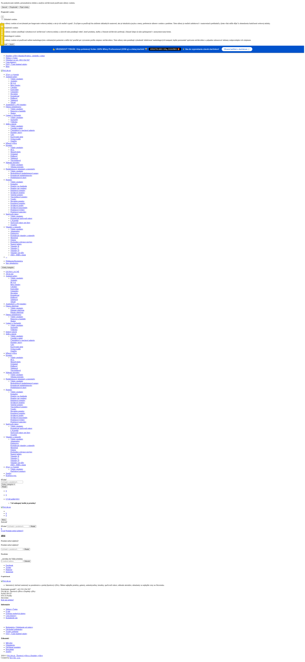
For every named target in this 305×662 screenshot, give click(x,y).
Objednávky (10, 645)
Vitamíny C (14, 248)
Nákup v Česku (12, 58)
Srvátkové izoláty (17, 205)
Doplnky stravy (16, 133)
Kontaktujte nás (12, 618)
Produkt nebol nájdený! (14, 531)
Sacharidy (14, 120)
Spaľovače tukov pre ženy (20, 223)
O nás (8, 611)
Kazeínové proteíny (17, 203)
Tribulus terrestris (16, 167)
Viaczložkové (15, 160)
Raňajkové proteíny (17, 190)
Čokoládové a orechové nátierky (22, 130)
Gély (12, 135)
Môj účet (9, 643)
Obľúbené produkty (13, 647)
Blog (7, 66)
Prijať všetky (24, 7)
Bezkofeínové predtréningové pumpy (24, 173)
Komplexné (14, 96)
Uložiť (12, 44)
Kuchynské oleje (16, 137)
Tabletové (14, 100)
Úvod (3, 531)
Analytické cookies (11, 28)
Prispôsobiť (14, 7)
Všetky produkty (16, 79)
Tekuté (13, 102)
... (6, 257)
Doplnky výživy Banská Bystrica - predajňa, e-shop (25, 56)
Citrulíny (13, 87)
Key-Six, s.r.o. (15, 658)
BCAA (13, 83)
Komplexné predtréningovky (21, 175)
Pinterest (9, 570)
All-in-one (9, 274)
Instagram (9, 572)
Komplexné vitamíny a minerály (22, 236)
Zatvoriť (4, 7)
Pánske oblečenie (16, 312)
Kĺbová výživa (11, 143)
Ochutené (14, 154)
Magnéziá (14, 238)
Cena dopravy (11, 62)
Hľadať (4, 480)
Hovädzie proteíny (17, 201)
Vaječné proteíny (16, 195)
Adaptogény (15, 231)
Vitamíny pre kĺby (17, 253)
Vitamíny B (14, 246)
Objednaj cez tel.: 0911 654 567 (18, 60)
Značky (8, 473)
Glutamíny (14, 92)
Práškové (13, 98)
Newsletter (10, 649)
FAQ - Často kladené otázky (16, 64)
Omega (13, 240)
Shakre (13, 113)
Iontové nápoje (11, 332)
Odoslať (27, 561)
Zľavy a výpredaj (12, 75)
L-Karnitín (14, 221)
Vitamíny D (14, 251)
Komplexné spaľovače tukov (21, 218)
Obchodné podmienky (14, 629)
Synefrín (13, 225)
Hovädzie (14, 94)
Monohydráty (15, 152)
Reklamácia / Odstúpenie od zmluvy (19, 627)
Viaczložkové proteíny (18, 197)
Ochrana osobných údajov (15, 614)
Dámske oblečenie (17, 310)
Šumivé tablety (16, 244)
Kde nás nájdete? (7, 600)
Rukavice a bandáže (18, 111)
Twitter (8, 567)
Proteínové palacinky (18, 212)
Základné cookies (10, 19)
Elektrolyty (14, 233)
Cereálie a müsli (16, 128)
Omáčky (13, 141)
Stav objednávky (12, 263)
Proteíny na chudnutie (18, 186)
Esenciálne (14, 90)
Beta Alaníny (15, 85)
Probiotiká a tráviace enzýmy (21, 242)
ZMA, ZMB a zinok (18, 255)
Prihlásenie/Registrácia (14, 261)
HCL (12, 150)
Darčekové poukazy (18, 471)
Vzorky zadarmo (12, 632)
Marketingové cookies (12, 36)
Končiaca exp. (11, 476)
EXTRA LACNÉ (12, 272)
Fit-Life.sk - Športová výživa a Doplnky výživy (25, 656)
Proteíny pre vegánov (18, 188)
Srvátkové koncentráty (18, 208)
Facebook (9, 565)
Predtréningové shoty (18, 178)
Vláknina (13, 122)
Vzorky (13, 199)
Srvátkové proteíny (17, 193)
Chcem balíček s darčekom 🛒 (237, 49)
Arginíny (13, 81)
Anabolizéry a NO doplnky (16, 105)
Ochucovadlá (15, 139)
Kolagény (14, 184)
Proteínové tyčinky (17, 210)
